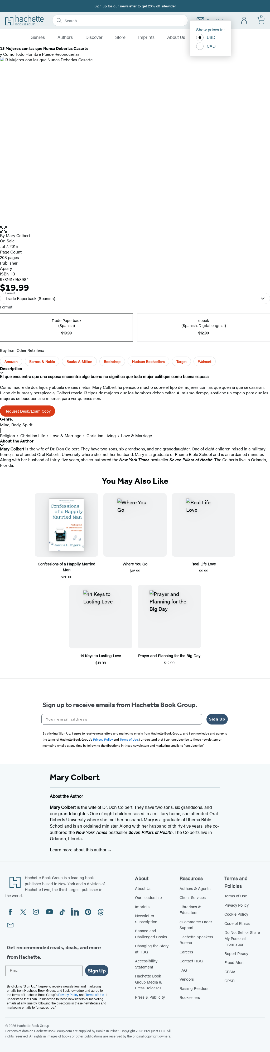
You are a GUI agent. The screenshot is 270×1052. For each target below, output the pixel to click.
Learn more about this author (79, 849)
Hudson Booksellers (148, 361)
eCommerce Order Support (196, 924)
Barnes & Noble (42, 361)
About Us (176, 37)
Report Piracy (236, 953)
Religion (7, 435)
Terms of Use (235, 895)
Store (120, 37)
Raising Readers (194, 988)
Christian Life (32, 435)
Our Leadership (148, 897)
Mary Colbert (18, 235)
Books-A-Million (79, 361)
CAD (211, 46)
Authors (65, 37)
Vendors (187, 979)
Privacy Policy (236, 905)
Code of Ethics (237, 923)
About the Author (16, 441)
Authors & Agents (195, 888)
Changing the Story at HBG (151, 948)
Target (181, 361)
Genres (38, 37)
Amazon (11, 361)
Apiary (6, 268)
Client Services (193, 897)
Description (11, 368)
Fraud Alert (234, 962)
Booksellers (190, 997)
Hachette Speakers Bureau (196, 939)
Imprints (146, 37)
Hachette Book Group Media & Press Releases (148, 981)
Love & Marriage (65, 435)
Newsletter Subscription (146, 918)
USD (211, 37)
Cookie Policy (236, 914)
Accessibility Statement (146, 964)
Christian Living (101, 435)
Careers (186, 951)
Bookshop (112, 361)
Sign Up (217, 719)
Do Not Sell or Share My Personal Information (242, 938)
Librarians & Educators (190, 909)
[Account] (244, 20)
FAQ (183, 970)
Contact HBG (191, 960)
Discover (94, 37)
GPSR (229, 980)
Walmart (204, 361)
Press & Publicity (150, 997)
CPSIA (229, 971)
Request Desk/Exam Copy (27, 411)
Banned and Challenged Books (151, 933)
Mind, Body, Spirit (16, 425)
